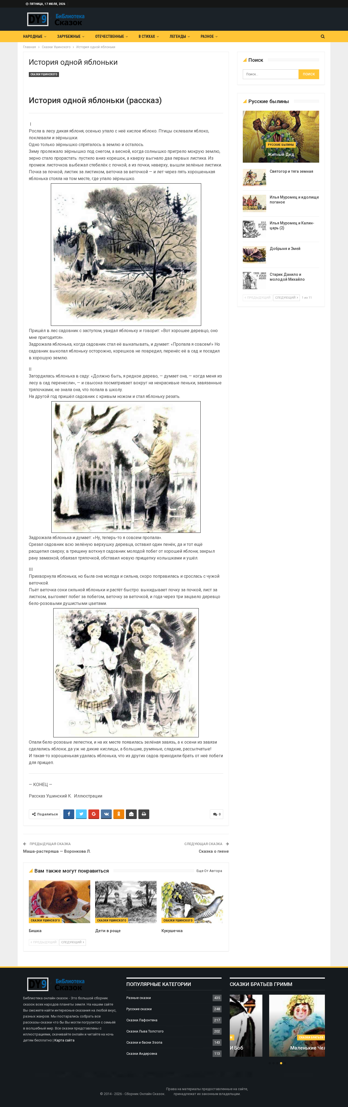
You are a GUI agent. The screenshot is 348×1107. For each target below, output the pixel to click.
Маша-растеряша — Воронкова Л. (57, 851)
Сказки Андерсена (141, 1054)
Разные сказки (138, 998)
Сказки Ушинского (43, 74)
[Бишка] (59, 901)
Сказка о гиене (214, 851)
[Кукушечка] (192, 901)
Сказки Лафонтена (141, 1020)
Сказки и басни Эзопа (144, 1042)
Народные (32, 36)
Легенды (178, 36)
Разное (207, 36)
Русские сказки (139, 1009)
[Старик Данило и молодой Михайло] (254, 280)
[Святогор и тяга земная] (254, 177)
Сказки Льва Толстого (145, 1031)
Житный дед (281, 154)
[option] (277, 1028)
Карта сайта (64, 1040)
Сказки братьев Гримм (277, 1037)
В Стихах (147, 36)
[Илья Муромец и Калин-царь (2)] (254, 229)
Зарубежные (68, 36)
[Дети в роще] (126, 901)
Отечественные (109, 36)
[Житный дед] (281, 136)
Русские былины (281, 145)
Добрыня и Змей (285, 248)
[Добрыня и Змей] (254, 255)
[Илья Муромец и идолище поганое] (254, 203)
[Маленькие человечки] (277, 1026)
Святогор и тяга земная (291, 171)
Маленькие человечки (277, 1048)
